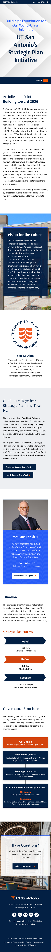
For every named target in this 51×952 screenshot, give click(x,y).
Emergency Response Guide (14, 942)
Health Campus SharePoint (17, 475)
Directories (37, 921)
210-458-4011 (30, 907)
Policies (28, 942)
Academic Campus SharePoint (18, 467)
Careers (12, 921)
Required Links (20, 945)
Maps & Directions (24, 921)
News (34, 2)
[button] (47, 2)
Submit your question (24, 866)
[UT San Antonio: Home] (10, 2)
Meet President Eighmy (24, 575)
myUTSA (41, 2)
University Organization (25, 924)
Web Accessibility (39, 942)
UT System (32, 945)
